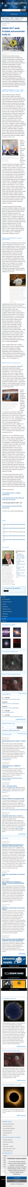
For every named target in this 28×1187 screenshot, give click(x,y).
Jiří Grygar (4, 25)
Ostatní (17, 18)
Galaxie (5, 1158)
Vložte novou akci (23, 693)
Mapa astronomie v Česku (9, 1148)
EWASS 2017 (17, 588)
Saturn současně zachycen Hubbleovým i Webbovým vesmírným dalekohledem (13, 939)
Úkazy (3, 597)
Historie (4, 621)
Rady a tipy (5, 1144)
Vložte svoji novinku (22, 733)
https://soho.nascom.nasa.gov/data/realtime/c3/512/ (14, 809)
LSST (12, 588)
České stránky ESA (7, 1133)
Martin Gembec (5, 739)
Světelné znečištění (7, 611)
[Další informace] (14, 1011)
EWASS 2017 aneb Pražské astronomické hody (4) (20, 569)
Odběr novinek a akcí (8, 723)
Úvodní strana (5, 18)
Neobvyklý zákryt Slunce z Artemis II (12, 816)
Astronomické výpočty (8, 1142)
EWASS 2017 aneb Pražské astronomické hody (13, 875)
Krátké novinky (6, 734)
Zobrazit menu (14, 14)
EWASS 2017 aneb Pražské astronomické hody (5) (20, 563)
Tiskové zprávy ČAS (7, 1126)
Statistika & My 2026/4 (13, 787)
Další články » (22, 953)
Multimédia (5, 614)
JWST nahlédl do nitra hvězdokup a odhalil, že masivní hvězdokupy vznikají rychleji (13, 883)
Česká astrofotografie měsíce (11, 674)
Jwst (14, 588)
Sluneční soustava (6, 601)
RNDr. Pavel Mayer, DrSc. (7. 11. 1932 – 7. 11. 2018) (21, 558)
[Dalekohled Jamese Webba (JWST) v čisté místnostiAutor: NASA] (13, 44)
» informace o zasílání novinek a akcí (10, 730)
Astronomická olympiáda (9, 1128)
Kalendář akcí (6, 694)
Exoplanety (5, 606)
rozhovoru (8, 790)
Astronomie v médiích (8, 1146)
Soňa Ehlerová (5, 764)
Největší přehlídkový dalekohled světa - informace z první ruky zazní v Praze (13, 845)
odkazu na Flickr (19, 828)
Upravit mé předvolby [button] (17, 1184)
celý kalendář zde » (21, 719)
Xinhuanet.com (7, 759)
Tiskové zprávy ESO (7, 1130)
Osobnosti (5, 616)
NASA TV (5, 1135)
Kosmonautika (6, 599)
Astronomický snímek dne (10, 651)
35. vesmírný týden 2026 (9, 998)
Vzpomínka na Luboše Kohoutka (20, 554)
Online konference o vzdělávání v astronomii (11, 766)
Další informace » (21, 1046)
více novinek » (22, 834)
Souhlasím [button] (17, 1178)
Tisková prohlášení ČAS (8, 1124)
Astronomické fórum (8, 1151)
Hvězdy (4, 604)
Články (12, 18)
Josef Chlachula (5, 784)
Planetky (5, 1160)
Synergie (8, 588)
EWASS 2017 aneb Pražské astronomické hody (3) (20, 575)
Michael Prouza (5, 843)
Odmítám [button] (17, 1181)
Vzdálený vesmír (6, 609)
